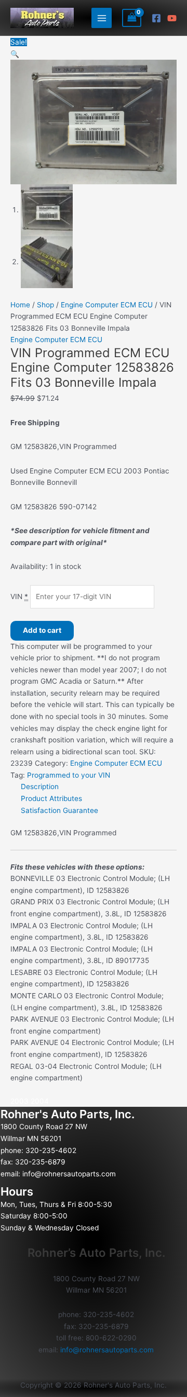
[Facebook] (156, 18)
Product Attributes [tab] (51, 798)
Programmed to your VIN (68, 775)
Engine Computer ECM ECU (107, 305)
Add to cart (42, 630)
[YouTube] (172, 18)
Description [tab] (40, 786)
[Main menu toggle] (101, 18)
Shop (45, 305)
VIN (19, 596)
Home (20, 305)
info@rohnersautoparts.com (69, 1174)
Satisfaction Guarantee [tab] (59, 810)
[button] (14, 54)
